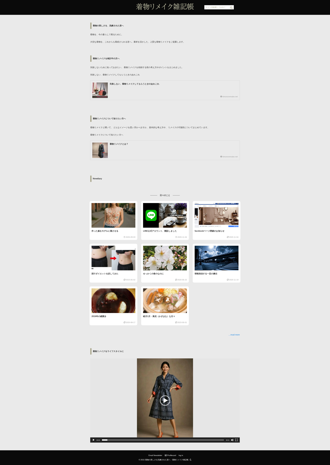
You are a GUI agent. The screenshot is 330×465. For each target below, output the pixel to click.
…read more (234, 335)
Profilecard (171, 455)
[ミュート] (232, 440)
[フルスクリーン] (236, 440)
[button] (231, 7)
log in (181, 455)
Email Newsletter (155, 455)
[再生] (93, 440)
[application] (165, 400)
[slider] (163, 440)
